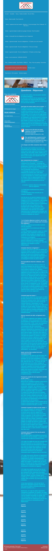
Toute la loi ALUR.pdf (30, 132)
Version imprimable (10, 546)
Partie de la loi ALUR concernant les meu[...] (36, 140)
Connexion (45, 546)
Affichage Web (44, 547)
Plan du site (18, 546)
